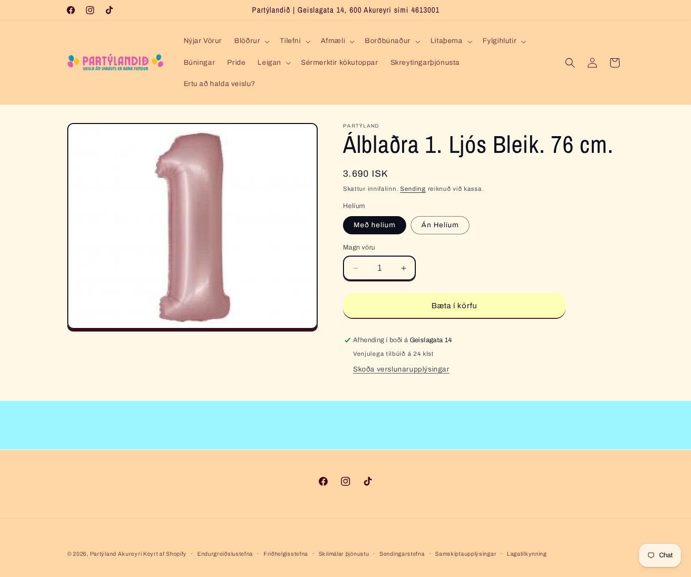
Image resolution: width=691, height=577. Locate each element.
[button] (251, 41)
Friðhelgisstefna (286, 553)
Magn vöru (359, 247)
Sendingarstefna (402, 553)
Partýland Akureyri (116, 554)
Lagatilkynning (527, 553)
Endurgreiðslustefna (225, 553)
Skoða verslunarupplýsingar (401, 369)
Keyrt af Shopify (165, 554)
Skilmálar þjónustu (344, 553)
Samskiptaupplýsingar (465, 553)
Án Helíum (440, 225)
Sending (413, 188)
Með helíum (375, 225)
